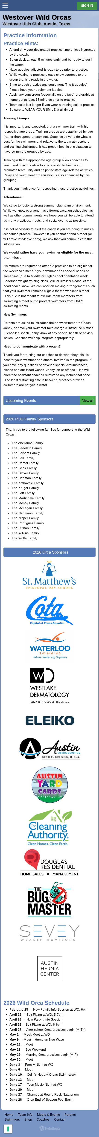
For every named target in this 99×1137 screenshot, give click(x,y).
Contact (59, 1119)
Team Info (25, 1114)
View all (87, 400)
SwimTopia (49, 1128)
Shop (28, 1119)
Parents (70, 1114)
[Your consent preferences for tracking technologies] (8, 1128)
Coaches (43, 1119)
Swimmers (12, 1119)
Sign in (87, 5)
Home (9, 1114)
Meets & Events (48, 1114)
